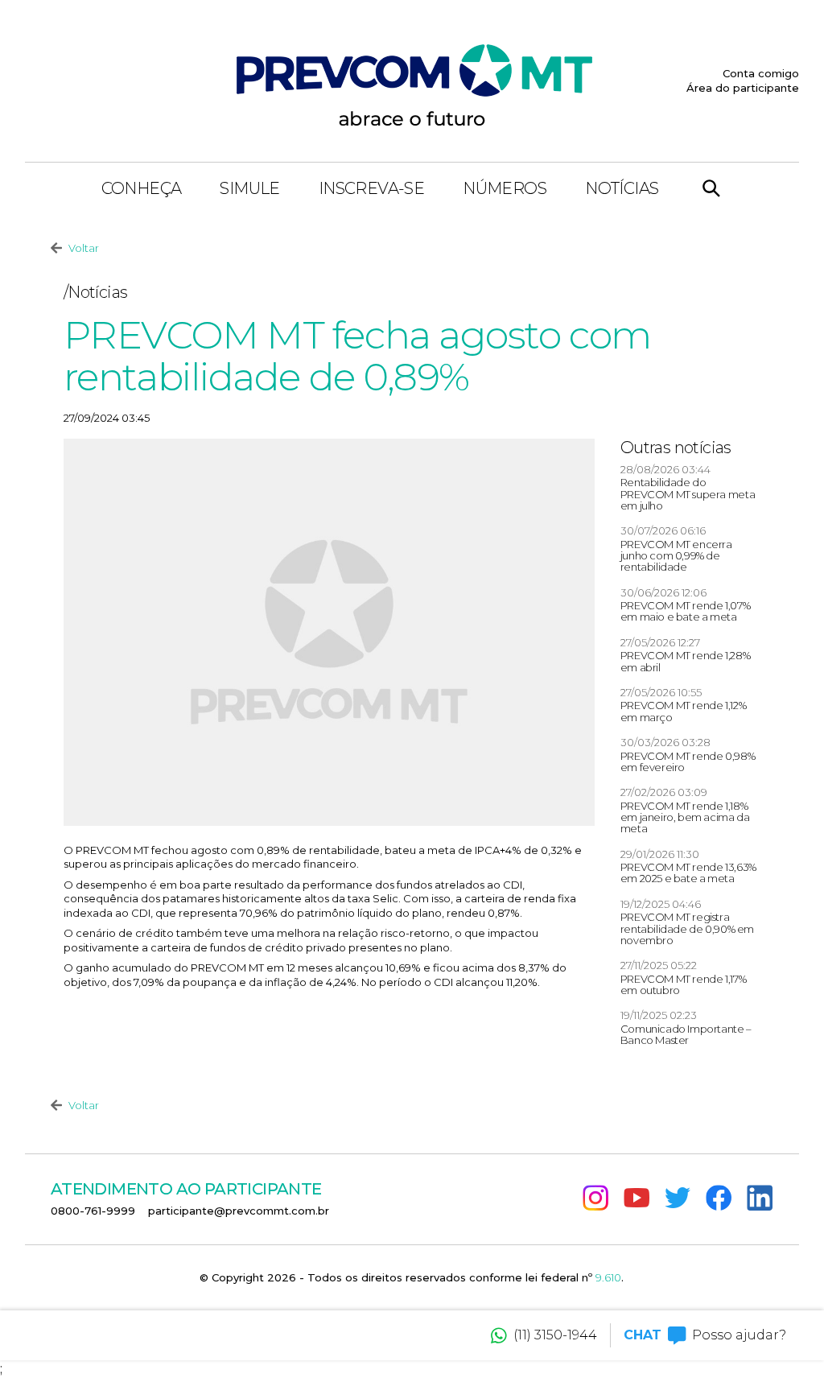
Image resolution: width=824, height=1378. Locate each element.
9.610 (608, 1277)
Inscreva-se (371, 188)
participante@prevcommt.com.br (238, 1210)
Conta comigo (761, 73)
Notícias (621, 188)
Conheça (141, 188)
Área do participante (742, 87)
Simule (249, 188)
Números (504, 188)
